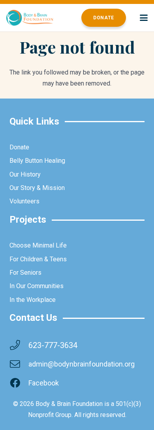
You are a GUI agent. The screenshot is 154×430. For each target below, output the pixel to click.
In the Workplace (32, 299)
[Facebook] (18, 383)
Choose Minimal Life (38, 245)
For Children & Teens (38, 259)
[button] (144, 18)
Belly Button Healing (37, 160)
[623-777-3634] (18, 345)
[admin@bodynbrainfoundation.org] (18, 364)
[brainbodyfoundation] (29, 18)
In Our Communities (36, 286)
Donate (19, 147)
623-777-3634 (52, 345)
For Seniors (25, 272)
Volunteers (24, 201)
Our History (25, 174)
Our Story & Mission (37, 188)
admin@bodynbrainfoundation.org (81, 364)
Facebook (43, 383)
